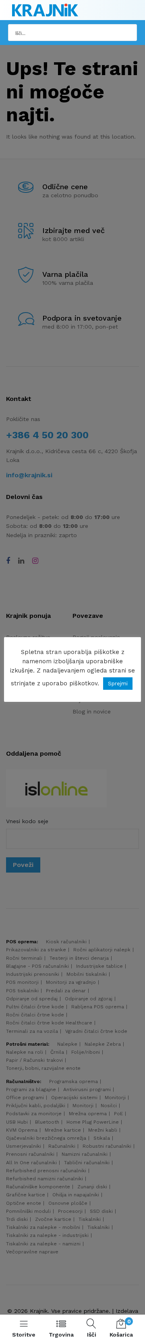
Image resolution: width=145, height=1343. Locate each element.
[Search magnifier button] (128, 32)
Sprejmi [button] (118, 684)
